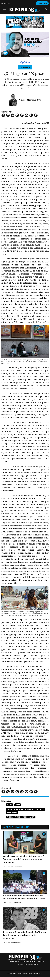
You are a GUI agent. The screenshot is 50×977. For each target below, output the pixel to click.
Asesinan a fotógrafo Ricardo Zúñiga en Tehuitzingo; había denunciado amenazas (24, 935)
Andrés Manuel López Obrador (20, 817)
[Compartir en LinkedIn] (31, 115)
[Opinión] (25, 22)
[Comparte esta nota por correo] (22, 115)
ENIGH (9, 805)
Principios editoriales (28, 961)
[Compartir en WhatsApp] (12, 115)
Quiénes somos (14, 961)
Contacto (20, 964)
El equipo (40, 961)
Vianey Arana (7, 866)
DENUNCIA (43, 3)
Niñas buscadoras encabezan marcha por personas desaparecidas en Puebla (24, 897)
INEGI (18, 805)
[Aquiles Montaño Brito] (13, 100)
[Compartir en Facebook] (3, 115)
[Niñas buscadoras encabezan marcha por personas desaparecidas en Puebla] (25, 882)
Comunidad (17, 866)
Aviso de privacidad (31, 964)
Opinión (25, 62)
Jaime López (7, 902)
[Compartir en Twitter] (8, 115)
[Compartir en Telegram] (17, 115)
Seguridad (17, 942)
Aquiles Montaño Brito (30, 100)
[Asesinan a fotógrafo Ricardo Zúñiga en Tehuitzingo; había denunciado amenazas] (25, 918)
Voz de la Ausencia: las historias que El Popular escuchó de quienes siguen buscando (23, 859)
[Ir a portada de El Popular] (24, 10)
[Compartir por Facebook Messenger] (26, 115)
